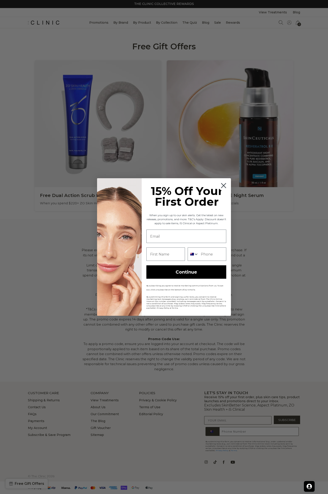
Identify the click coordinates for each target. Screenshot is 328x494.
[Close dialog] (223, 185)
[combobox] (193, 254)
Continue (186, 272)
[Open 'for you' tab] (309, 486)
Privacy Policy (163, 308)
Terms (175, 308)
